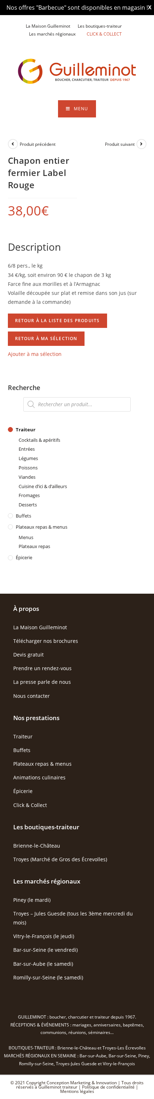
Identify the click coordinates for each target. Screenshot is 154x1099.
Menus (26, 537)
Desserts (28, 504)
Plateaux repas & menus (41, 527)
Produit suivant (120, 144)
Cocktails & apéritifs (39, 440)
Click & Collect (30, 805)
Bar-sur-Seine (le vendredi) (45, 949)
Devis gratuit (28, 654)
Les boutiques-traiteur (100, 26)
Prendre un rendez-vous (42, 668)
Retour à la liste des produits (57, 320)
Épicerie (24, 557)
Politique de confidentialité (108, 1087)
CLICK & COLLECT (104, 34)
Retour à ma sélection (46, 338)
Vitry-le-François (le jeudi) (43, 936)
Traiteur (25, 429)
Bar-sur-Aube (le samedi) (43, 963)
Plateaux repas (34, 546)
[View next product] (141, 144)
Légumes (28, 458)
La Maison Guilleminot (48, 26)
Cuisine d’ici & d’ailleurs (43, 486)
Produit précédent (38, 144)
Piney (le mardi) (31, 899)
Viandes (27, 477)
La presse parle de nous (42, 681)
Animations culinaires (39, 777)
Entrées (27, 449)
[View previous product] (13, 144)
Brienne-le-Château (36, 845)
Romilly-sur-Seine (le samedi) (48, 977)
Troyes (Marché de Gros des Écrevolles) (60, 859)
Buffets (23, 516)
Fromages (29, 495)
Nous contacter (31, 695)
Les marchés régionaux (52, 34)
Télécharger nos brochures (45, 640)
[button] (35, 353)
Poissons (28, 467)
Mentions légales (77, 1091)
